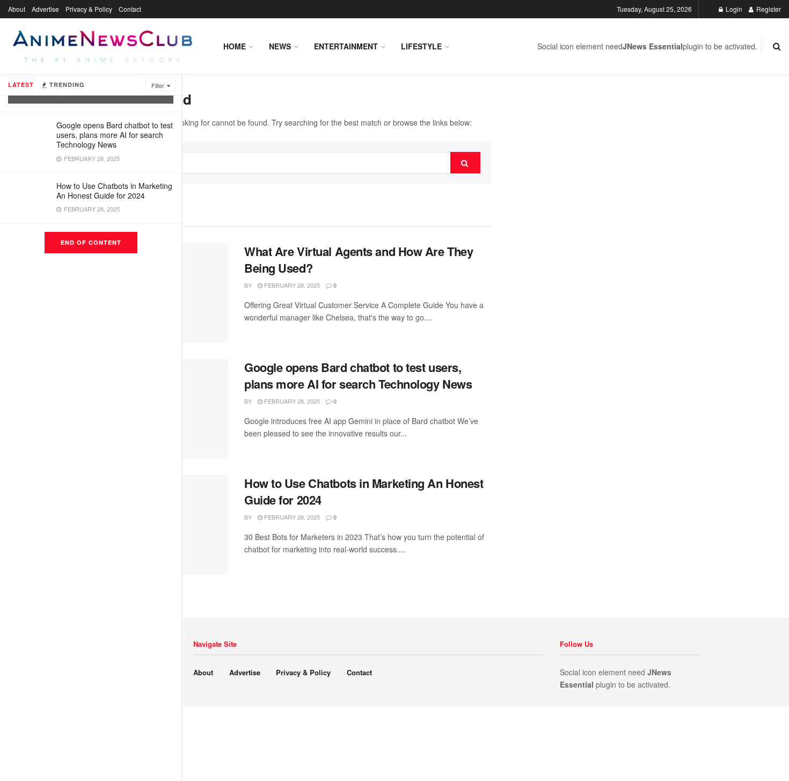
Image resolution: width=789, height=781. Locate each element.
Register (768, 8)
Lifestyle (421, 46)
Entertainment (346, 46)
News (280, 46)
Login (733, 8)
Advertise (45, 8)
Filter (157, 85)
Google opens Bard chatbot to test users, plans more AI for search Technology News (114, 135)
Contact (130, 8)
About (16, 8)
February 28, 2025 (291, 285)
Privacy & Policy (88, 8)
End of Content (91, 242)
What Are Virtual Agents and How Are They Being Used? (358, 259)
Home (234, 46)
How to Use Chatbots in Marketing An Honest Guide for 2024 (114, 190)
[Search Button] (465, 162)
